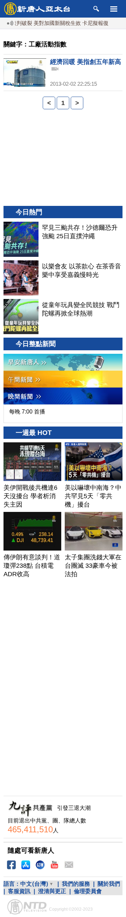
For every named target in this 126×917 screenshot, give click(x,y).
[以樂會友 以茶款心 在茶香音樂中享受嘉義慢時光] (21, 277)
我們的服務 (76, 884)
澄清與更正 (52, 891)
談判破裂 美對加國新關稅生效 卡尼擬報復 (54, 23)
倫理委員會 (88, 891)
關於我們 (109, 884)
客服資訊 (19, 891)
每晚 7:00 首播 (27, 412)
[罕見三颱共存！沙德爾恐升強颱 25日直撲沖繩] (21, 239)
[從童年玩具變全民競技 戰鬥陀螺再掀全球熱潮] (21, 316)
